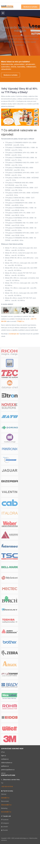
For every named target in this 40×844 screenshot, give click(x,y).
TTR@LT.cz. (21, 321)
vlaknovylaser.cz (6, 762)
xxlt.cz (3, 773)
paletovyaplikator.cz (7, 770)
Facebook (5, 819)
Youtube (5, 830)
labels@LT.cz (5, 798)
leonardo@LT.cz (6, 812)
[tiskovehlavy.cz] (7, 6)
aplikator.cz (5, 766)
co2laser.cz (5, 759)
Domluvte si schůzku (30, 7)
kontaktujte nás (14, 334)
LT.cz (3, 752)
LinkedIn (5, 827)
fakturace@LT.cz (6, 805)
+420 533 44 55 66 (7, 786)
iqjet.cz (3, 755)
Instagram (6, 823)
